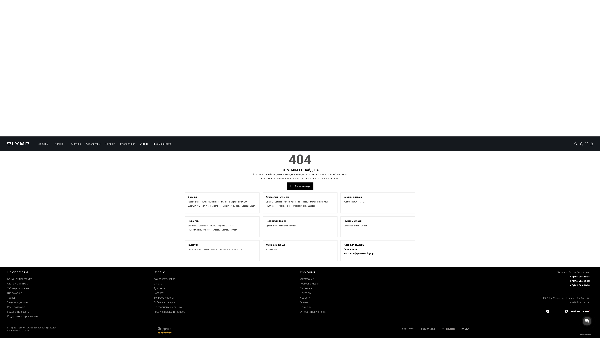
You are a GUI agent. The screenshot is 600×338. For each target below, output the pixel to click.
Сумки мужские (300, 206)
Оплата (158, 283)
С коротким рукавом (231, 206)
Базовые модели (249, 206)
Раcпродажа (351, 249)
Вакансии (305, 307)
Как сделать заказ (164, 278)
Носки (297, 202)
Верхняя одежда (353, 197)
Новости (305, 297)
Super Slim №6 (194, 206)
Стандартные (224, 250)
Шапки (364, 226)
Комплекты (289, 202)
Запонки (278, 202)
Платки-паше (322, 202)
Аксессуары (93, 143)
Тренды (11, 297)
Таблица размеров (18, 288)
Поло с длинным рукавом (199, 230)
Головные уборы (353, 221)
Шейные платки (194, 250)
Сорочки (192, 197)
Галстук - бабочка (210, 250)
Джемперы (192, 226)
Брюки (269, 226)
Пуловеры (216, 230)
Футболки (235, 230)
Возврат (158, 293)
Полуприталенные (209, 202)
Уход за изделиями (18, 302)
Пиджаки (293, 226)
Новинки (43, 143)
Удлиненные (237, 250)
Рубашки (58, 143)
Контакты (305, 293)
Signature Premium (239, 202)
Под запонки (215, 206)
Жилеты (213, 226)
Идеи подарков (16, 307)
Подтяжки (270, 206)
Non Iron (205, 206)
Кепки (356, 226)
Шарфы (311, 206)
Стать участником (17, 283)
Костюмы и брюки (276, 221)
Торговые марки (309, 283)
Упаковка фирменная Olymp (358, 253)
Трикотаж (75, 143)
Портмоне (280, 206)
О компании (307, 278)
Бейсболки (348, 226)
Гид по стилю (14, 293)
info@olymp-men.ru (580, 302)
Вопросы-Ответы (164, 297)
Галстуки (193, 245)
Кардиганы (223, 226)
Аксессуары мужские (277, 197)
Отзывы (304, 302)
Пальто (354, 202)
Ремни (289, 206)
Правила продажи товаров (169, 311)
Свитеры (225, 230)
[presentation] (300, 237)
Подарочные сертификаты (22, 316)
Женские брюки (272, 250)
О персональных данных (168, 307)
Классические (193, 202)
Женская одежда (275, 245)
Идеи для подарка (354, 245)
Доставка (159, 288)
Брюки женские (162, 143)
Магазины (306, 288)
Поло (231, 226)
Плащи (362, 202)
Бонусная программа (19, 278)
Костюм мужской (280, 226)
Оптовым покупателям (313, 311)
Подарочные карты (18, 311)
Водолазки (203, 226)
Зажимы (269, 202)
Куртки (347, 202)
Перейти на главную (300, 186)
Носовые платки (309, 202)
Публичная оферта (164, 302)
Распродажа (127, 143)
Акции (144, 143)
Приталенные (224, 202)
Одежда (110, 143)
